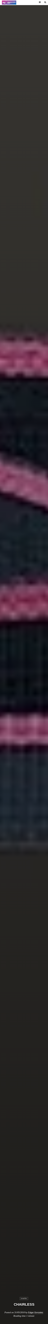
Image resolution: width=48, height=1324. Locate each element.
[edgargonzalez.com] (9, 3)
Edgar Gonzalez (35, 1312)
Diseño (24, 1298)
